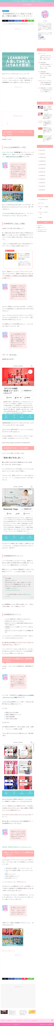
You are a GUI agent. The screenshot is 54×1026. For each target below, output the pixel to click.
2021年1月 (42, 153)
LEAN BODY (6, 152)
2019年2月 (42, 189)
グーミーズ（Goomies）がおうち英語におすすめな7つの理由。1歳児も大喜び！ (45, 56)
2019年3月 (42, 186)
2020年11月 (43, 161)
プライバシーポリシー (7, 1024)
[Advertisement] (18, 40)
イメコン (42, 203)
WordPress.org (42, 231)
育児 (41, 217)
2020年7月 (42, 171)
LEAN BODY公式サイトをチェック (17, 847)
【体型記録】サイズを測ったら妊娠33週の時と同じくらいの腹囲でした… (46, 90)
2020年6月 (42, 175)
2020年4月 (42, 182)
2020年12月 (43, 157)
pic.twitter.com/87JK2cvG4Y (12, 590)
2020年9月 (42, 168)
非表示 (20, 116)
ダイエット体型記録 (44, 207)
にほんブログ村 (41, 39)
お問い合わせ (16, 1024)
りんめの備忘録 (27, 4)
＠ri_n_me (23, 73)
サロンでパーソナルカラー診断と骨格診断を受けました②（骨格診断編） (46, 82)
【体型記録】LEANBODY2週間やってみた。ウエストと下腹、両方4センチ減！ (46, 65)
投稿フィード (41, 227)
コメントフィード (42, 229)
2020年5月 (42, 179)
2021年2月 (42, 150)
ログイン (40, 225)
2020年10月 (43, 164)
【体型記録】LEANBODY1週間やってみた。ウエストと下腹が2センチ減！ (46, 74)
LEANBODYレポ (44, 199)
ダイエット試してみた (44, 213)
